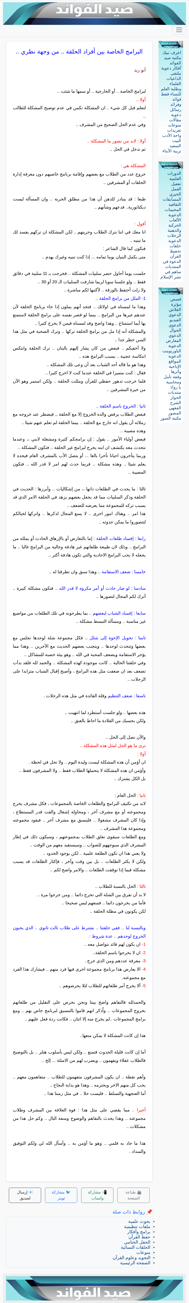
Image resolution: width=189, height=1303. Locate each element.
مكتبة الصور (170, 418)
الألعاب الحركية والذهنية (174, 225)
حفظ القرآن (139, 1236)
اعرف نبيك (171, 52)
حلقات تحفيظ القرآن (175, 251)
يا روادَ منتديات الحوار (174, 392)
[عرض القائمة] (179, 30)
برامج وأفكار (138, 1231)
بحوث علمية (139, 1221)
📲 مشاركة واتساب (97, 1195)
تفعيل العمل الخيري (175, 188)
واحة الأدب (171, 135)
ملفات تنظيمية (137, 1226)
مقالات (175, 120)
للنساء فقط (171, 94)
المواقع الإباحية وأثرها (175, 366)
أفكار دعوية (171, 68)
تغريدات (174, 130)
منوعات (174, 125)
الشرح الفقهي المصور (174, 407)
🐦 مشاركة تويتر (61, 1195)
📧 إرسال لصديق (25, 1195)
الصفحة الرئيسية (135, 1262)
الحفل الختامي (137, 1242)
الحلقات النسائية (135, 1247)
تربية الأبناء (171, 151)
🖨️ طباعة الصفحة (134, 1195)
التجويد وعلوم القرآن (131, 1257)
